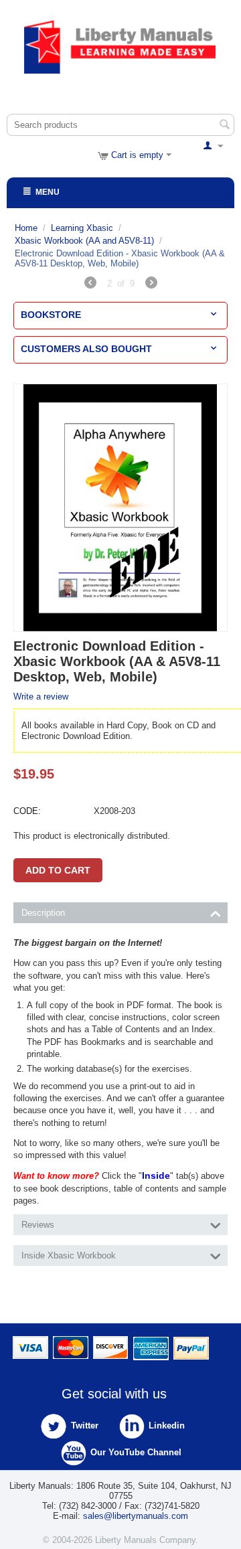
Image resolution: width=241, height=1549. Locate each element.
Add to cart (57, 870)
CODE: (27, 811)
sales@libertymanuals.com (135, 1516)
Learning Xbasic (82, 228)
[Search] (224, 126)
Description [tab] (43, 913)
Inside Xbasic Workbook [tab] (68, 1255)
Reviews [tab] (37, 1225)
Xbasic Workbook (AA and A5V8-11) (84, 241)
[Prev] (90, 284)
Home (26, 228)
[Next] (151, 284)
